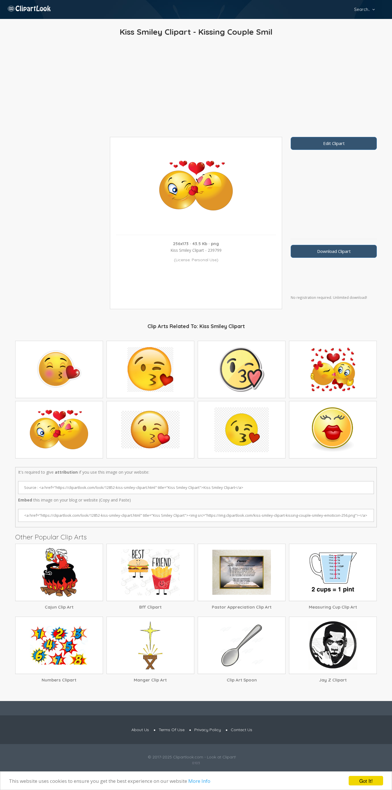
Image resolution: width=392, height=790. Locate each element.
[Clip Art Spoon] (242, 645)
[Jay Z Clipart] (333, 645)
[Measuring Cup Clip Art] (333, 572)
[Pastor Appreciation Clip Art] (242, 572)
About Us (140, 729)
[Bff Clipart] (150, 572)
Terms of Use (172, 729)
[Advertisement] (196, 88)
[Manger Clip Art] (150, 645)
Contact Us (241, 729)
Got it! (366, 780)
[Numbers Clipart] (59, 645)
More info (199, 781)
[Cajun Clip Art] (59, 572)
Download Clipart (334, 251)
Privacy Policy (207, 729)
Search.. (362, 9)
